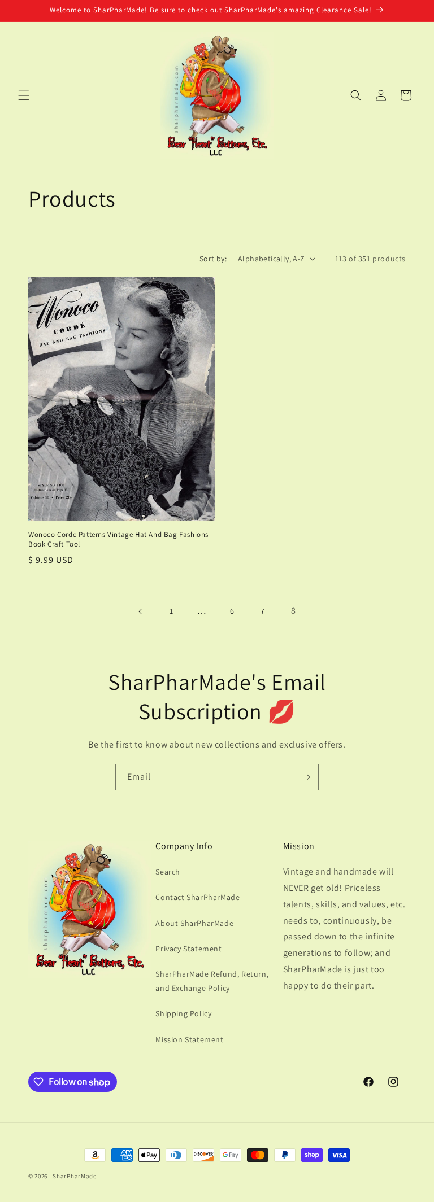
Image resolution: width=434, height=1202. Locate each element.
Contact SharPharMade (197, 897)
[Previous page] (140, 611)
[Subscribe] (305, 777)
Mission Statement (189, 1039)
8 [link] (293, 611)
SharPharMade (74, 1176)
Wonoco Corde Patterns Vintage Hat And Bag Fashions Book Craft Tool (118, 539)
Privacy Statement (188, 948)
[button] (23, 95)
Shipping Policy (183, 1013)
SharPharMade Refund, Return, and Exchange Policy (211, 981)
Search (167, 872)
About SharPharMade (194, 923)
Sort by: (213, 258)
